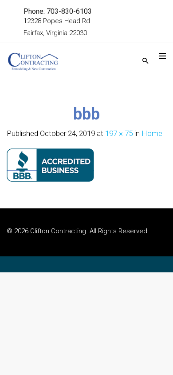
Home (152, 133)
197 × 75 (119, 133)
